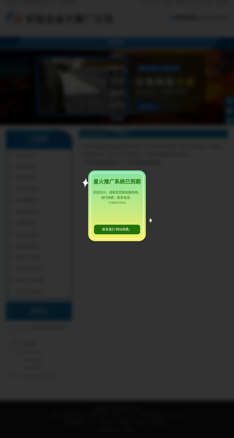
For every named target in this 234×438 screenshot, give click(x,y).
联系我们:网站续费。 (117, 229)
